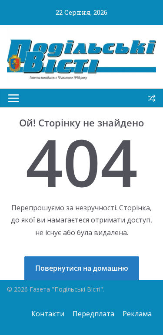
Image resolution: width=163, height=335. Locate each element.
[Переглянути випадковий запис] (151, 98)
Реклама (137, 313)
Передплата (93, 313)
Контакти (47, 313)
